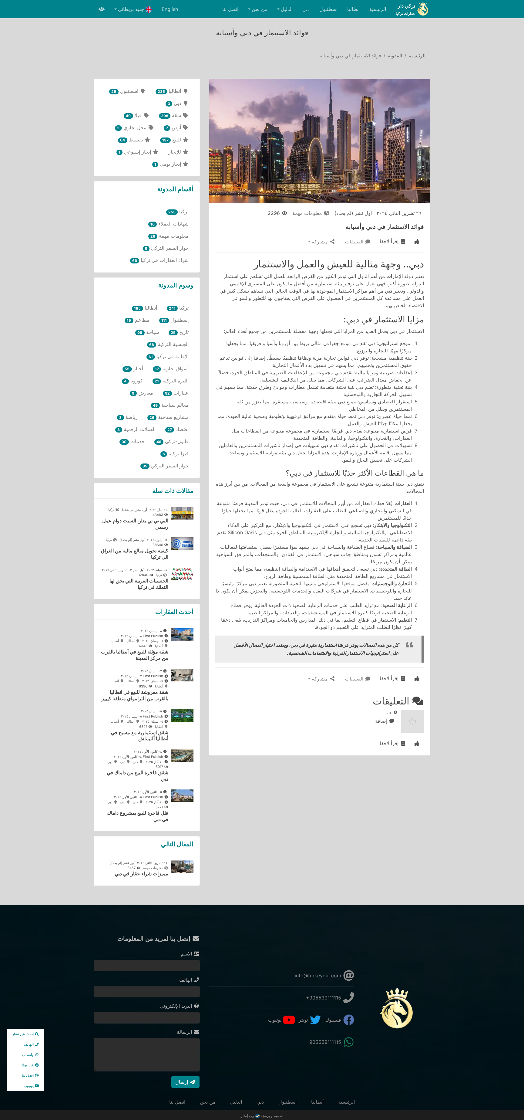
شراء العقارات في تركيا (160, 260)
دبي (306, 9)
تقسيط (132, 140)
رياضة (128, 417)
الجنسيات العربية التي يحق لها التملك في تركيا (138, 584)
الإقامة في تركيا (169, 356)
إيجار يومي (168, 164)
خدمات (133, 441)
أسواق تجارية (172, 368)
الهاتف (186, 980)
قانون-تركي (172, 441)
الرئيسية (377, 9)
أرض (174, 127)
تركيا (178, 212)
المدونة (395, 56)
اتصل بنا (230, 9)
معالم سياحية (171, 405)
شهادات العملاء (169, 224)
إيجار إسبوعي (136, 152)
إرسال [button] (182, 1082)
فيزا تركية (176, 453)
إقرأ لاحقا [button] (390, 241)
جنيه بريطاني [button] (132, 9)
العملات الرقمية (136, 429)
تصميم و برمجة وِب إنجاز (262, 1115)
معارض (142, 393)
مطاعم (138, 320)
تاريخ (180, 332)
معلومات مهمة (308, 213)
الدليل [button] (287, 9)
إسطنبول (175, 320)
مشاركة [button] (320, 242)
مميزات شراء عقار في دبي (141, 874)
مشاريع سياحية (169, 417)
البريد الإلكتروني (176, 1006)
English (170, 9)
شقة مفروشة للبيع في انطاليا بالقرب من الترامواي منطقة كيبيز (135, 695)
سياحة (148, 332)
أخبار (134, 368)
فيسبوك (334, 1020)
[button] (417, 242)
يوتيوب (275, 1020)
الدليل (236, 1102)
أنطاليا (353, 9)
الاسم (187, 954)
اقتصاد (178, 429)
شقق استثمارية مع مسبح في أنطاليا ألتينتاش (139, 735)
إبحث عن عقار (23, 1034)
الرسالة (185, 1032)
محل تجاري (132, 127)
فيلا (134, 115)
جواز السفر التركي (167, 248)
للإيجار (175, 152)
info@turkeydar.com (319, 975)
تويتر (304, 1020)
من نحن (208, 1102)
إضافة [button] (382, 721)
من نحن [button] (259, 9)
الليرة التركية (172, 381)
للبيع (172, 140)
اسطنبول (328, 9)
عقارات (177, 393)
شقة (172, 115)
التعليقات (355, 242)
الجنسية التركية (169, 344)
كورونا (133, 381)
